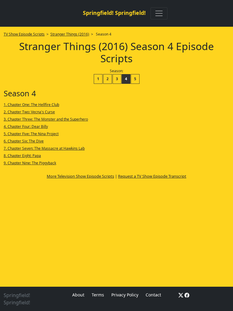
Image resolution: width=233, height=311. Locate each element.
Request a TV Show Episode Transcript (152, 176)
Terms (98, 295)
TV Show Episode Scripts (24, 34)
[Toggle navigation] (158, 13)
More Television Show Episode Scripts (80, 176)
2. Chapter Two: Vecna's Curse (29, 111)
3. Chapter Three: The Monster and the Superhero (46, 119)
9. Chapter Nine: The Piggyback (30, 163)
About (78, 295)
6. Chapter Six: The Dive (24, 141)
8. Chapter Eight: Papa (22, 155)
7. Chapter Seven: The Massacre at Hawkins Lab (44, 148)
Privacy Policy (124, 295)
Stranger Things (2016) (69, 34)
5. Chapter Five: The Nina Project (31, 133)
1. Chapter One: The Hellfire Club (31, 104)
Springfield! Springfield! (114, 12)
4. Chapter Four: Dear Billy (26, 126)
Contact (153, 295)
